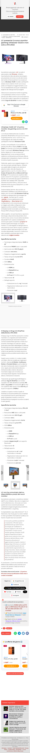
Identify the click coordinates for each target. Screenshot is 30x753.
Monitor (9, 628)
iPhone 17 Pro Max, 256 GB (18, 112)
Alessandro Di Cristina (9, 34)
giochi (6, 197)
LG (17, 72)
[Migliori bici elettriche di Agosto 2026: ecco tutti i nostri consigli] (6, 723)
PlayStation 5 (5, 201)
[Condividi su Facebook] (27, 633)
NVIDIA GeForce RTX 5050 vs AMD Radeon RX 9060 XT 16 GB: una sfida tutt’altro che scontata (17, 709)
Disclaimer (19, 749)
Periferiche (8, 37)
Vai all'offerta (16, 118)
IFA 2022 (14, 74)
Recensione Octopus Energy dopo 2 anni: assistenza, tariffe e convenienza (16, 716)
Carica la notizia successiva (15, 673)
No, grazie (10, 16)
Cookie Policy (11, 749)
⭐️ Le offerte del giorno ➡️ (12, 642)
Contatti (9, 748)
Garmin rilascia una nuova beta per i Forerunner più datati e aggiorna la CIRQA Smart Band (17, 730)
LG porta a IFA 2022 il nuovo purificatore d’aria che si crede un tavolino (14, 573)
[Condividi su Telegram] (26, 121)
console (4, 199)
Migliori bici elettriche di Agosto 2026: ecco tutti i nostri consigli (17, 723)
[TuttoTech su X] (25, 591)
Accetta (19, 16)
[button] (8, 298)
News (3, 37)
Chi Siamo (4, 748)
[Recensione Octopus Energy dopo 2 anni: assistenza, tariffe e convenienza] (6, 716)
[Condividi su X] (23, 633)
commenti (25, 37)
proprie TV (23, 221)
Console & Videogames (14, 36)
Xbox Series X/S (17, 201)
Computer (5, 36)
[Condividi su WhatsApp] (23, 121)
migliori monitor (14, 235)
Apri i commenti (6, 633)
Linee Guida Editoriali (18, 748)
